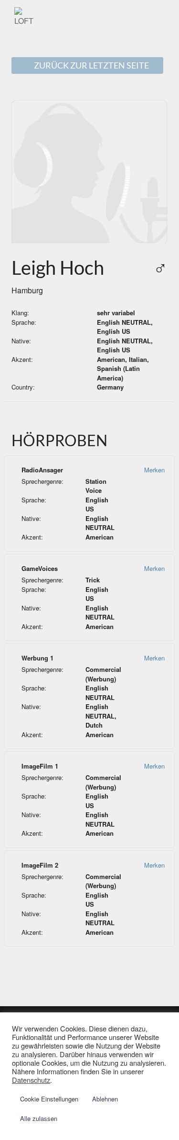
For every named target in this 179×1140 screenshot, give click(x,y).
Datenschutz (31, 1080)
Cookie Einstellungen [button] (49, 1098)
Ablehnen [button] (105, 1098)
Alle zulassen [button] (38, 1118)
